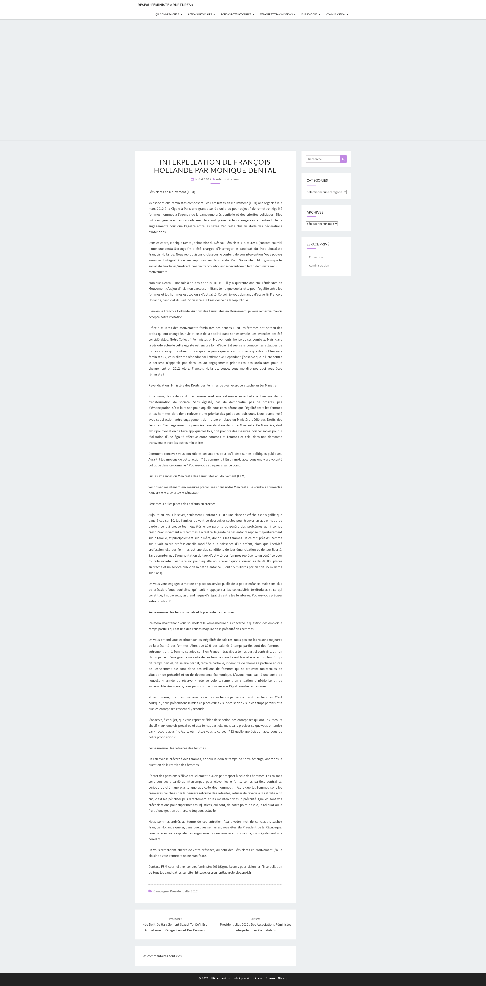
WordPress (255, 978)
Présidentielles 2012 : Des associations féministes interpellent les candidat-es (255, 924)
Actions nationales (200, 14)
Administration (319, 265)
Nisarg (283, 978)
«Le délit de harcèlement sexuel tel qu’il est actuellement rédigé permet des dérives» (175, 924)
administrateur (227, 179)
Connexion (316, 257)
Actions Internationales (236, 14)
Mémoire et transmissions (276, 14)
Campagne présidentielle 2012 (175, 891)
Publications (309, 14)
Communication (335, 14)
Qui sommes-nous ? (167, 14)
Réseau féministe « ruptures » (165, 4)
